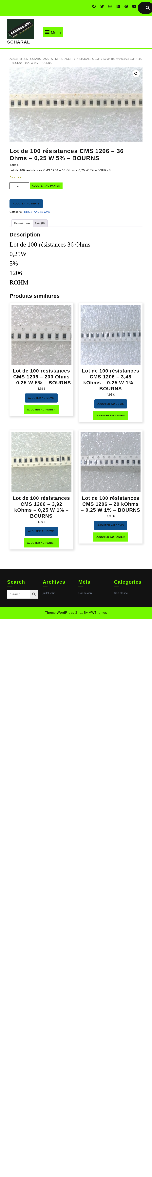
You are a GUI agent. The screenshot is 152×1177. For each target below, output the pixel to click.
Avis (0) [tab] (40, 223)
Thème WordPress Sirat (64, 612)
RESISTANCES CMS (88, 59)
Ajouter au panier (46, 185)
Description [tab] (22, 223)
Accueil (14, 59)
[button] (136, 73)
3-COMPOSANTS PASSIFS (36, 59)
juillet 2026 (49, 593)
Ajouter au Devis (26, 203)
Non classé (121, 593)
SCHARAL (18, 42)
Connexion (85, 593)
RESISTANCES (64, 59)
